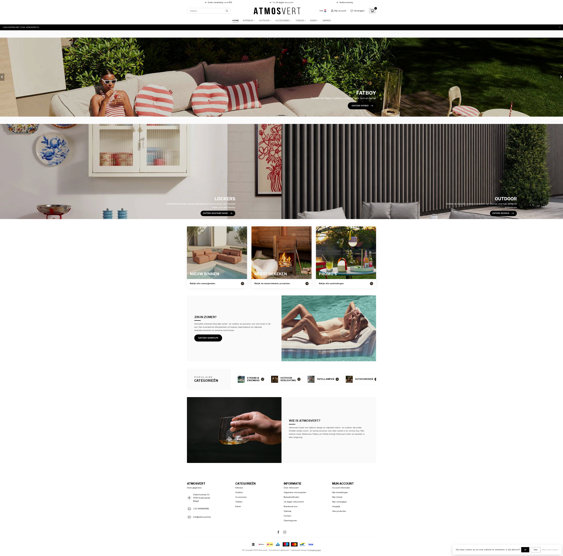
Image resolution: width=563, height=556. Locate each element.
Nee (535, 549)
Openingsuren (290, 520)
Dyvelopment (315, 550)
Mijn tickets (337, 497)
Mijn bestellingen (340, 492)
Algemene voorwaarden (295, 492)
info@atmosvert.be (202, 517)
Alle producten (339, 511)
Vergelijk (336, 506)
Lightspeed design (299, 550)
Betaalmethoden (291, 497)
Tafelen (300, 20)
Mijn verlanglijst (339, 501)
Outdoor (264, 20)
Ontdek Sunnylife (208, 338)
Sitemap (287, 511)
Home (235, 20)
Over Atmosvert (291, 487)
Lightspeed (284, 550)
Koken (313, 20)
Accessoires (282, 20)
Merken (327, 20)
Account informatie (341, 487)
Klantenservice (290, 506)
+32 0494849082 (201, 508)
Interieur (248, 20)
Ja (525, 549)
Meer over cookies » (550, 549)
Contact (287, 515)
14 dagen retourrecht (294, 501)
